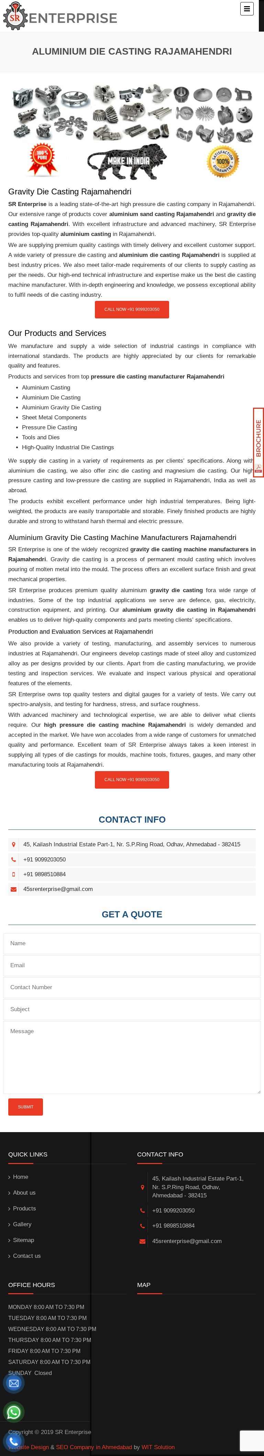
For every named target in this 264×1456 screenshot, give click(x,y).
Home (20, 1177)
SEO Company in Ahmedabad (94, 1447)
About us (24, 1192)
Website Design (28, 1447)
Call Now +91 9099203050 (132, 309)
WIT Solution (158, 1447)
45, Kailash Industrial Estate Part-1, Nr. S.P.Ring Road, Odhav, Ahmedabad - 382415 (131, 844)
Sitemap (23, 1240)
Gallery (22, 1224)
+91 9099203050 (44, 859)
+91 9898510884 (44, 874)
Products (24, 1208)
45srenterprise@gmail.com (58, 889)
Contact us (27, 1256)
